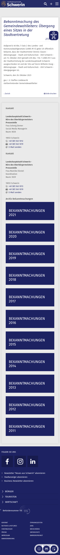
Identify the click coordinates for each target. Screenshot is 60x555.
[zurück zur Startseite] (13, 4)
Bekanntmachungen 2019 (27, 256)
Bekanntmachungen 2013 (27, 385)
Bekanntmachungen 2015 (27, 342)
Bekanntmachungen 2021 (27, 212)
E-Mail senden (15, 147)
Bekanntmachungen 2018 (27, 277)
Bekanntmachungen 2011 (27, 428)
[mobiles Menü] (56, 4)
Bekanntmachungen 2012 (27, 407)
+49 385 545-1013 (16, 186)
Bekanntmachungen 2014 (27, 364)
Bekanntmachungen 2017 (27, 299)
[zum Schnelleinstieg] (51, 4)
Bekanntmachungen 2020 (27, 234)
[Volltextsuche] (45, 4)
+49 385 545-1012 (16, 141)
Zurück (7, 94)
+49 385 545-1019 (16, 144)
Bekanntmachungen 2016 (27, 320)
